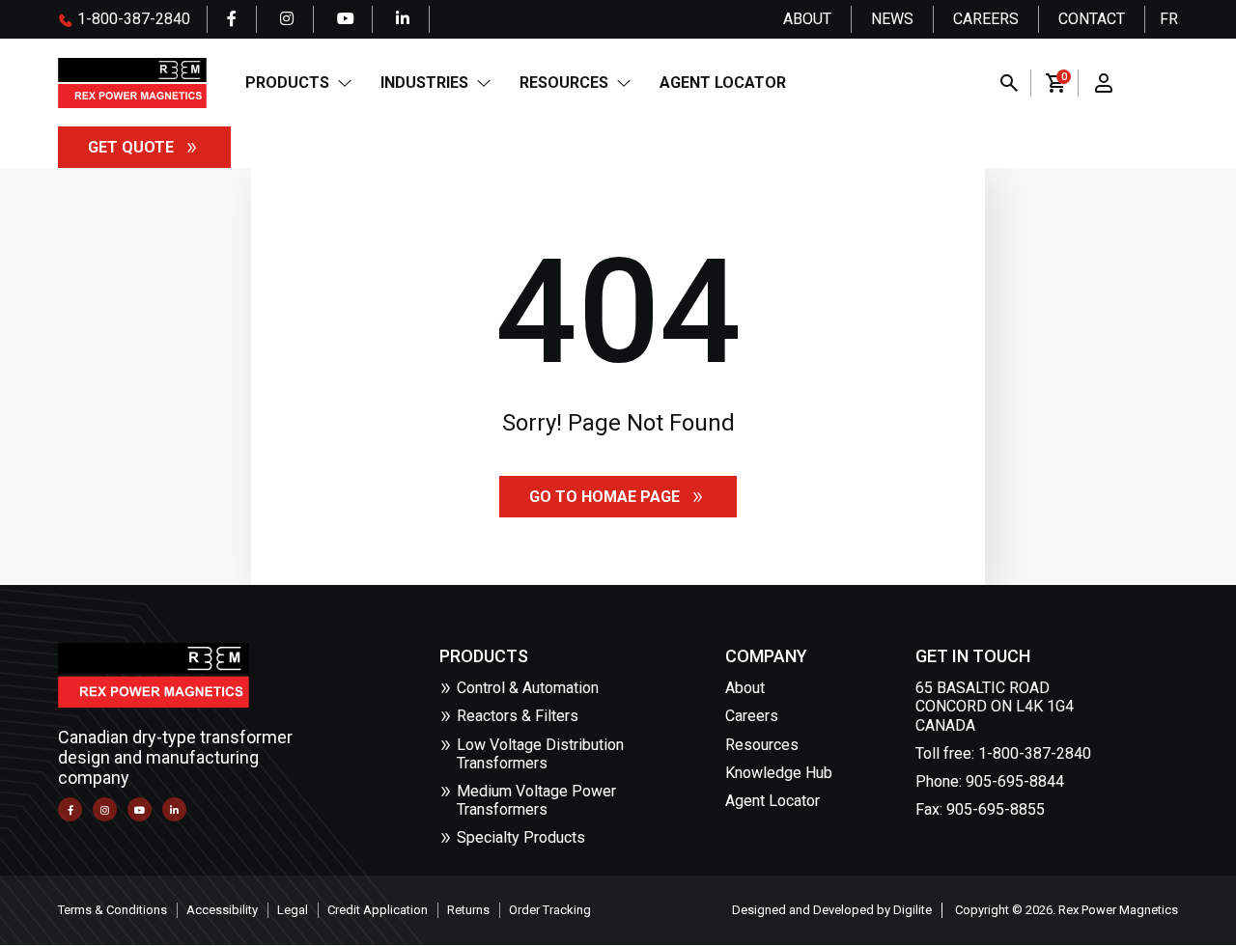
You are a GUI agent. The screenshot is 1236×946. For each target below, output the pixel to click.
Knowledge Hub (778, 773)
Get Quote (131, 147)
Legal (292, 910)
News (892, 19)
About (807, 19)
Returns (468, 910)
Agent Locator (723, 82)
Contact (1091, 19)
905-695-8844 (1015, 781)
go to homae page (604, 496)
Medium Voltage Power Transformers (536, 800)
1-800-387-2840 (131, 19)
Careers (986, 19)
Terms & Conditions (112, 910)
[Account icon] (1103, 83)
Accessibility (222, 910)
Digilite (912, 910)
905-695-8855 (995, 809)
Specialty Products (521, 837)
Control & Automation (528, 688)
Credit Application (377, 910)
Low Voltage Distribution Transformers (540, 754)
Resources (564, 82)
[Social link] (232, 19)
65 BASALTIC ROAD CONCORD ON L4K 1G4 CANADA (994, 706)
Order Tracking (550, 910)
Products (287, 82)
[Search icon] (1009, 83)
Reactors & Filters (517, 716)
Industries (424, 82)
